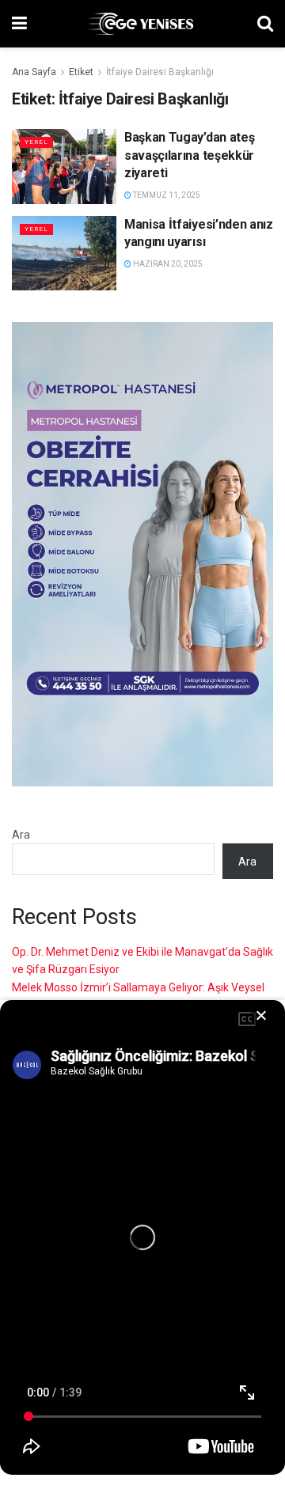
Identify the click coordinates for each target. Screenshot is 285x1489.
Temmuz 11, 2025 (165, 195)
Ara (21, 834)
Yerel (36, 142)
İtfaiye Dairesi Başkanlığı (160, 72)
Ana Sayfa (34, 72)
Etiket (81, 72)
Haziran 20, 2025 (167, 264)
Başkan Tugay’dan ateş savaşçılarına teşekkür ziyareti (189, 155)
